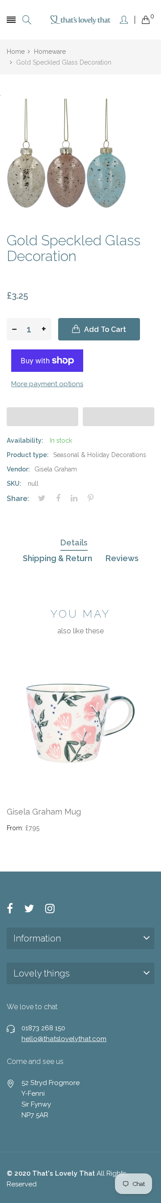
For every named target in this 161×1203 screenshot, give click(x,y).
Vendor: (18, 469)
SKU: (14, 483)
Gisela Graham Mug (44, 811)
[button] (42, 416)
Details (74, 542)
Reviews (122, 558)
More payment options (47, 384)
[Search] (26, 20)
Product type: (28, 454)
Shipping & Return (57, 558)
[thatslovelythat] (81, 19)
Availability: (25, 440)
